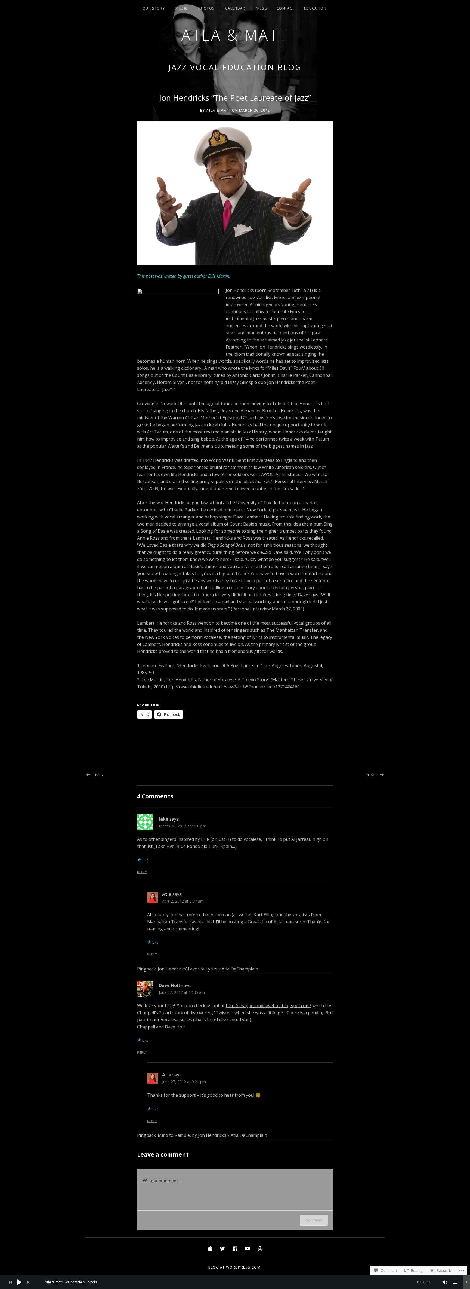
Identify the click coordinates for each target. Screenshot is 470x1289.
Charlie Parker (292, 375)
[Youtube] (248, 1248)
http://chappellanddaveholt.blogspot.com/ (268, 1006)
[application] (235, 1282)
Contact (286, 8)
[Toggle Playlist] (455, 1282)
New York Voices (161, 637)
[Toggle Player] (466, 1282)
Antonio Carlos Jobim (254, 375)
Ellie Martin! (219, 276)
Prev (99, 774)
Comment (314, 1220)
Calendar (235, 8)
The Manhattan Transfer (292, 630)
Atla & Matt (235, 35)
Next (370, 774)
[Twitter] (222, 1248)
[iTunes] (210, 1248)
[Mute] (445, 1282)
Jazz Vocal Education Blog (235, 67)
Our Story (154, 8)
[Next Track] (28, 1282)
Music (181, 8)
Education (315, 8)
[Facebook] (235, 1248)
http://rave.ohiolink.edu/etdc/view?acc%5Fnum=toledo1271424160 (233, 687)
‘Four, (298, 368)
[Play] (19, 1282)
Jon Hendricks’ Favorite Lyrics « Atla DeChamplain (208, 969)
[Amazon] (260, 1248)
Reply (142, 872)
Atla (166, 894)
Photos (206, 8)
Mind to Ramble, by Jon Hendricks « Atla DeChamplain (212, 1135)
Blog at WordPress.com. (235, 1267)
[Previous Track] (10, 1282)
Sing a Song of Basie (227, 545)
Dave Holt (169, 985)
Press (261, 8)
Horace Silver (170, 382)
